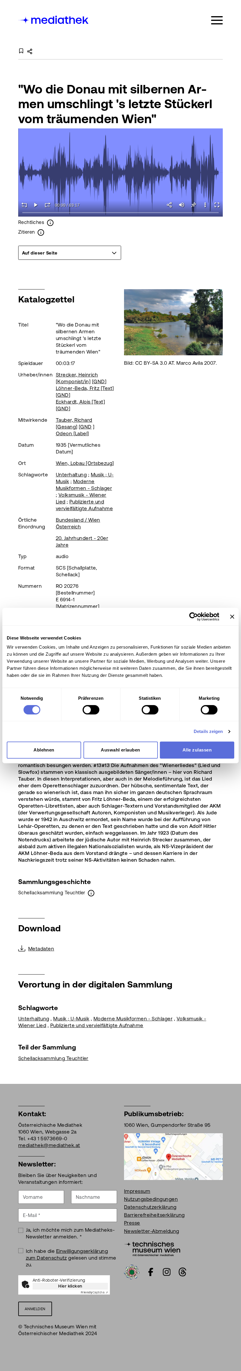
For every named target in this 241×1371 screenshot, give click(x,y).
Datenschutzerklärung (150, 1207)
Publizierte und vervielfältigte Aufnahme (96, 1025)
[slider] (120, 213)
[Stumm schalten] (182, 204)
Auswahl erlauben (120, 749)
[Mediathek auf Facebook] (150, 1272)
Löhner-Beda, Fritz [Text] (85, 388)
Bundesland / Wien (78, 520)
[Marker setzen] (193, 204)
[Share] (170, 204)
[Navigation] (217, 20)
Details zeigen (208, 731)
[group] (69, 253)
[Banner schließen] (232, 617)
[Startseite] (53, 19)
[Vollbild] (217, 204)
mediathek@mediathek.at (49, 1145)
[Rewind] (24, 204)
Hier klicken (70, 1286)
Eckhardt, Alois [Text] (80, 402)
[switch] (91, 709)
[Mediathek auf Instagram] (166, 1272)
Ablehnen (44, 749)
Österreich (68, 527)
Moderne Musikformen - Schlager (133, 1019)
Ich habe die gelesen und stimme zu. (71, 1258)
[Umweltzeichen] (131, 1271)
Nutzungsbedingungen (151, 1199)
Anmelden (35, 1309)
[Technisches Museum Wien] (152, 1248)
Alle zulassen (197, 749)
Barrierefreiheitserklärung (154, 1215)
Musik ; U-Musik (71, 1019)
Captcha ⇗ (94, 1292)
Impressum (137, 1191)
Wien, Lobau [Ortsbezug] (85, 463)
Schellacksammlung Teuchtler (53, 1058)
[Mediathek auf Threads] (182, 1272)
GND (99, 381)
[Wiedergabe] (36, 204)
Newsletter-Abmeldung (151, 1231)
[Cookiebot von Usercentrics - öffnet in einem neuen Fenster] (193, 616)
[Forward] (47, 204)
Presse (132, 1223)
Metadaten (41, 949)
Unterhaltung (71, 475)
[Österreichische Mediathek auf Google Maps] (173, 1156)
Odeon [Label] (72, 433)
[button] (205, 204)
